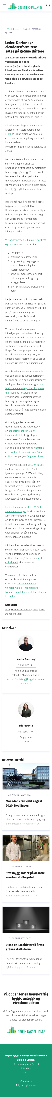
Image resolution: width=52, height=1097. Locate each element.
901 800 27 (26, 683)
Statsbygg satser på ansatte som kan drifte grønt (25, 875)
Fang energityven (35, 456)
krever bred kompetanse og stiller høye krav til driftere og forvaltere (24, 388)
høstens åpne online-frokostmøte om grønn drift (24, 452)
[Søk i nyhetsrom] (48, 6)
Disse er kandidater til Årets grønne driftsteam (25, 947)
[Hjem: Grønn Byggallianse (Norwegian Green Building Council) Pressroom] (25, 6)
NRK (9, 134)
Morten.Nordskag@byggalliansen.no (26, 679)
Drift (7, 609)
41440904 (26, 741)
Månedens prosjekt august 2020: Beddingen (24, 803)
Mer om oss (26, 1081)
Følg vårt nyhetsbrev (26, 1085)
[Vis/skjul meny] (4, 5)
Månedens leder (13, 613)
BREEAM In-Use (36, 464)
